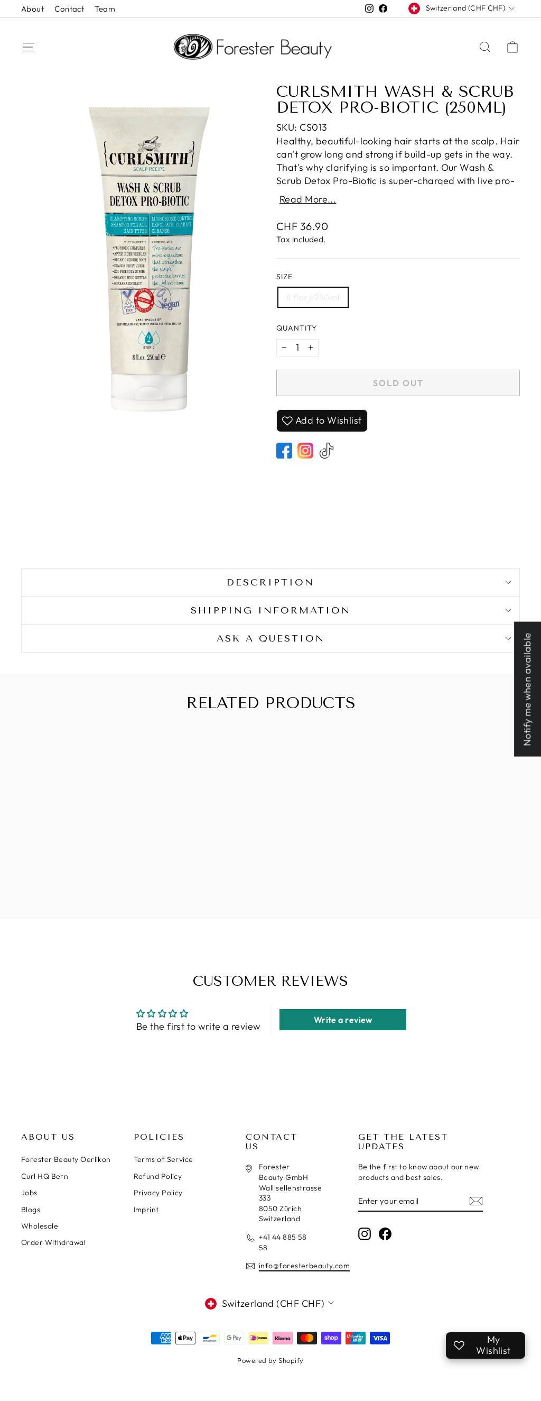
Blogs (30, 1209)
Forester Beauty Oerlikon (66, 1159)
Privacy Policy (158, 1192)
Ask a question (271, 638)
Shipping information (271, 610)
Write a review (343, 1019)
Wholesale (39, 1226)
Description (270, 582)
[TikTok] (326, 451)
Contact (69, 9)
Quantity (296, 328)
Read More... (307, 199)
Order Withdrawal (53, 1242)
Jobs (29, 1192)
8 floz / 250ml (313, 297)
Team (105, 9)
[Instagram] (305, 451)
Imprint (146, 1209)
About (32, 9)
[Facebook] (284, 451)
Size (284, 276)
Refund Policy (158, 1176)
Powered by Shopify (270, 1360)
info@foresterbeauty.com (304, 1265)
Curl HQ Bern (44, 1176)
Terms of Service (163, 1159)
